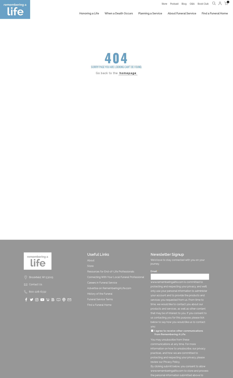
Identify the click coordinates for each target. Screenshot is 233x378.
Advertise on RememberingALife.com (109, 288)
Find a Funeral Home (215, 13)
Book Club (203, 4)
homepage (128, 73)
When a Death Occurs (119, 13)
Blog (184, 4)
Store (164, 4)
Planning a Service (150, 13)
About (90, 260)
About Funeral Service (182, 13)
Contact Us (35, 284)
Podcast (174, 4)
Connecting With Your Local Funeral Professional (115, 277)
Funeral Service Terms (100, 299)
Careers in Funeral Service (102, 282)
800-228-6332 (37, 291)
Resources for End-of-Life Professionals (110, 271)
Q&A (192, 4)
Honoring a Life (89, 13)
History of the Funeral (99, 293)
